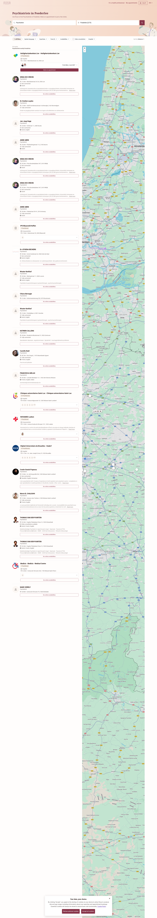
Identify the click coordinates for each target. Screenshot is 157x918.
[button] (136, 469)
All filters (18, 39)
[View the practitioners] (49, 237)
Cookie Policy (101, 906)
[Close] (109, 898)
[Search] (142, 22)
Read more (72, 90)
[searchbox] (44, 22)
